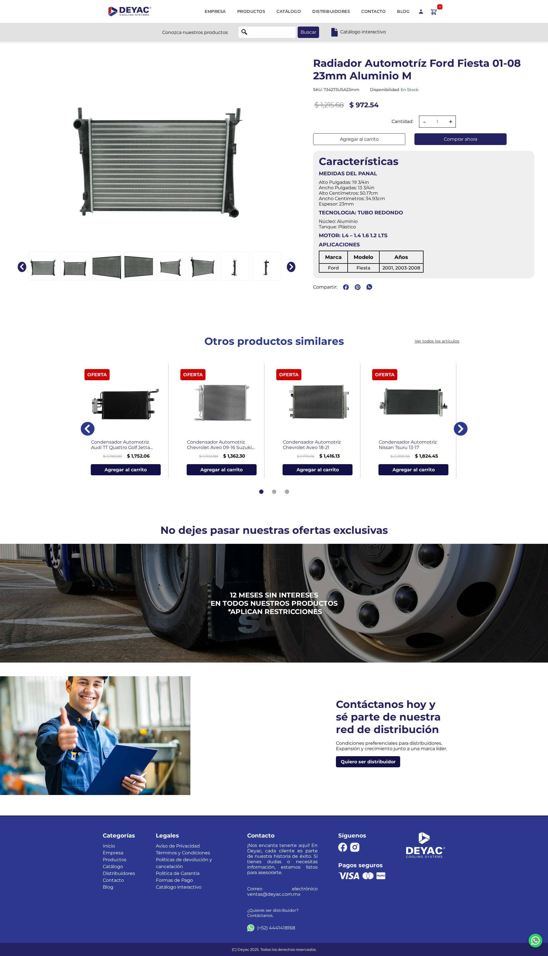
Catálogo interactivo (179, 887)
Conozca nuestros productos (195, 32)
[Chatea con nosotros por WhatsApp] (535, 940)
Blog (403, 11)
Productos (251, 11)
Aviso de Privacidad (178, 846)
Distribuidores (331, 11)
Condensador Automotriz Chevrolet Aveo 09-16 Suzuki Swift (219, 444)
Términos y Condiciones (183, 853)
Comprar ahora (460, 139)
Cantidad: (402, 121)
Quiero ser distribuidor (368, 761)
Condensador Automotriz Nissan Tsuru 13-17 (408, 444)
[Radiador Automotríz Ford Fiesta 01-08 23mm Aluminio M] (43, 266)
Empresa (215, 11)
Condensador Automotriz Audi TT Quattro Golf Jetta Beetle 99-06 (120, 444)
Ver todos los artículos (437, 341)
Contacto (373, 11)
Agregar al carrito (359, 139)
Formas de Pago (174, 880)
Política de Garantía (178, 873)
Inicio (109, 846)
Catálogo (289, 11)
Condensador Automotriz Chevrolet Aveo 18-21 (312, 444)
